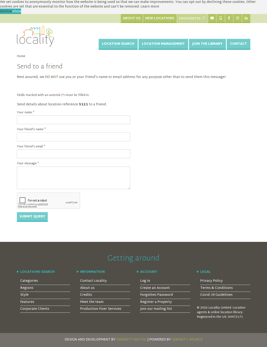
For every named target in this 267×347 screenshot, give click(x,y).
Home (21, 56)
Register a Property (156, 302)
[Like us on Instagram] (237, 18)
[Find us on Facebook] (229, 18)
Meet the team (92, 302)
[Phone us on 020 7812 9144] (220, 18)
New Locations (159, 18)
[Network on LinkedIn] (246, 18)
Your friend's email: (30, 147)
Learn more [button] (150, 7)
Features (27, 302)
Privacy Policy (211, 281)
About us (87, 288)
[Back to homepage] (35, 36)
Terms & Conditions (216, 288)
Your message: (27, 164)
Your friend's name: (30, 130)
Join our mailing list (156, 309)
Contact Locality (93, 281)
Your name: (25, 113)
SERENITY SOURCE (187, 340)
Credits (86, 295)
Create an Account (155, 288)
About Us (132, 18)
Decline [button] (6, 12)
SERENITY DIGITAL (131, 340)
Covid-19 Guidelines (216, 295)
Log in (145, 281)
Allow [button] (16, 12)
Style (24, 295)
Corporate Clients (34, 309)
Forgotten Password (156, 295)
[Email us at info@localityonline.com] (212, 18)
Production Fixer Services (100, 309)
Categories (29, 281)
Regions (26, 288)
